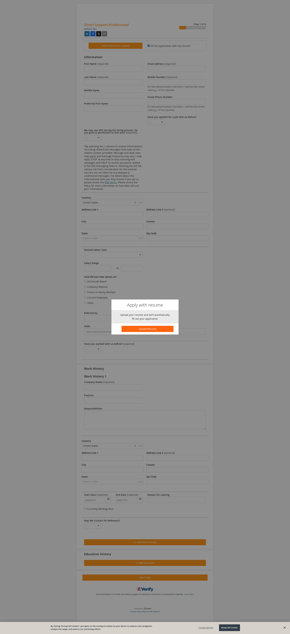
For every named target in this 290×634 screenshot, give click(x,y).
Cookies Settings (206, 627)
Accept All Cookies (229, 627)
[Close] (284, 627)
